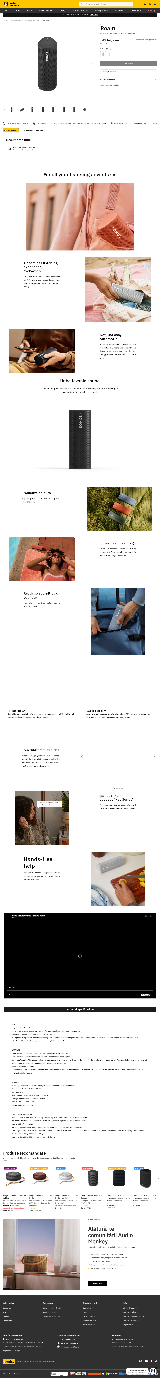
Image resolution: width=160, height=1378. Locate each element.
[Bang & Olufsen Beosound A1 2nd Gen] (15, 1178)
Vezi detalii (94, 15)
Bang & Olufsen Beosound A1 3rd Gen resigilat (66, 1197)
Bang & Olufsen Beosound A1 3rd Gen (40, 1197)
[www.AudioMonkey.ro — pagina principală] (11, 4)
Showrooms (135, 10)
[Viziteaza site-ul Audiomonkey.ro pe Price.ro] (112, 1373)
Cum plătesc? (88, 1308)
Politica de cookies (49, 1361)
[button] (90, 109)
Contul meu (7, 1320)
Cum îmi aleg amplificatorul (133, 1316)
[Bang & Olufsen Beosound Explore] (93, 1178)
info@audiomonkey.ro (69, 1343)
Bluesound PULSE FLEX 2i (117, 1196)
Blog (4, 1312)
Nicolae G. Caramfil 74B (14, 1339)
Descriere (39, 130)
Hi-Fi (6, 10)
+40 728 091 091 (68, 1340)
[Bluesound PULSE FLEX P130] (145, 1178)
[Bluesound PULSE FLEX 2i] (119, 1178)
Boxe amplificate (15, 21)
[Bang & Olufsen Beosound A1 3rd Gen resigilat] (67, 1178)
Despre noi (7, 1308)
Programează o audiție (51, 1316)
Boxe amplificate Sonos (31, 21)
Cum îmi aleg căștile (130, 1320)
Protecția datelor (35, 1361)
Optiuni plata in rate (109, 72)
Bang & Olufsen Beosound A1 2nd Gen (14, 1197)
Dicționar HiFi (128, 1324)
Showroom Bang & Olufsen (53, 1308)
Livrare (85, 1312)
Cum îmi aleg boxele (130, 1312)
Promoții (152, 10)
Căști (29, 10)
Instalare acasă (89, 1324)
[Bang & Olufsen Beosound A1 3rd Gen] (41, 1178)
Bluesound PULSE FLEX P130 (144, 1196)
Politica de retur (89, 1316)
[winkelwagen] (155, 4)
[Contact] (145, 4)
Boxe (17, 10)
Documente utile (27, 130)
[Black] (103, 54)
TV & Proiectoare (80, 10)
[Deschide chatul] (153, 1371)
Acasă (6, 21)
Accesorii (119, 10)
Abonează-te (98, 1283)
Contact (6, 1316)
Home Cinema (45, 10)
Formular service (89, 1320)
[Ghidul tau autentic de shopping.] (96, 1373)
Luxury (62, 10)
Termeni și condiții (23, 1361)
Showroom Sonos (49, 1312)
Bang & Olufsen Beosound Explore (91, 1197)
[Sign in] (150, 4)
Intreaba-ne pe (71, 1347)
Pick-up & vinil (101, 10)
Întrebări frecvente (130, 1308)
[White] (109, 54)
